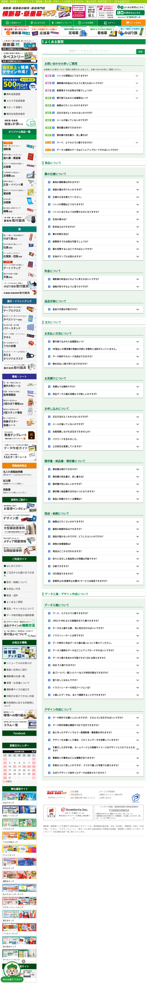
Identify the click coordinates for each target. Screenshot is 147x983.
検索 (140, 51)
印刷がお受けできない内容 (20, 696)
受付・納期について (16, 582)
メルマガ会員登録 (15, 100)
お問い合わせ (105, 797)
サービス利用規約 (107, 791)
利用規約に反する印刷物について (19, 704)
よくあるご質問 (14, 602)
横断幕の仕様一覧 (15, 676)
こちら (131, 814)
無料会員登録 (13, 94)
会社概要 (75, 791)
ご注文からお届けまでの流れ (19, 574)
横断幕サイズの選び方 (17, 689)
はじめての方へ (14, 566)
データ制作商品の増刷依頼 (20, 615)
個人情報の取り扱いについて (83, 797)
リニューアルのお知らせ (19, 663)
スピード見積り (14, 107)
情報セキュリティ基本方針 (111, 794)
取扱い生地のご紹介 (16, 669)
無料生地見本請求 (15, 113)
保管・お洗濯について (17, 682)
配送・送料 (12, 595)
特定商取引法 (76, 794)
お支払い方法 (13, 588)
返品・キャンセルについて (20, 608)
